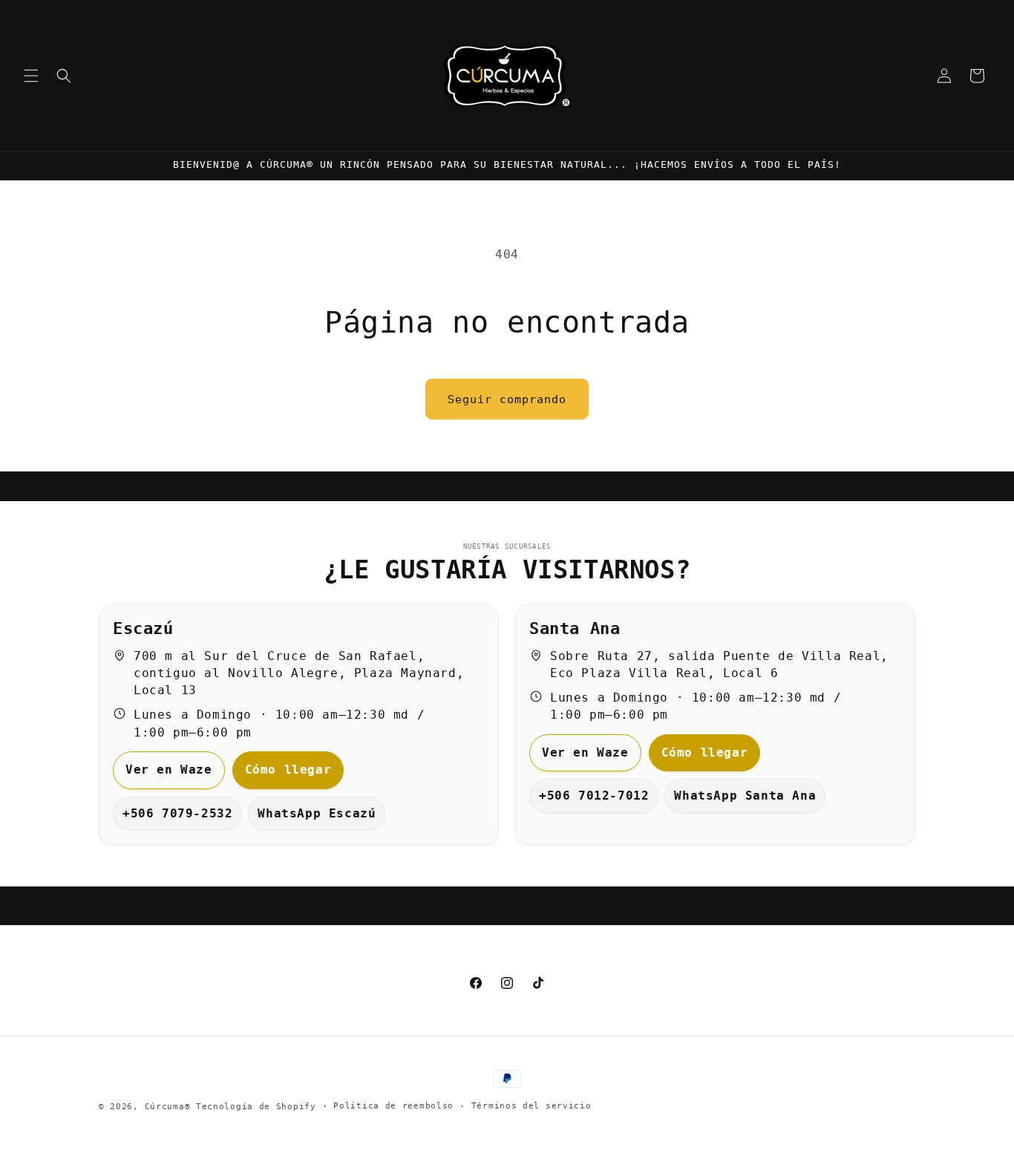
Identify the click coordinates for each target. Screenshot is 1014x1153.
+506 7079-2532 (177, 813)
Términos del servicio (531, 1106)
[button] (31, 75)
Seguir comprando (507, 399)
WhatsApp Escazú (317, 813)
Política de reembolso (393, 1106)
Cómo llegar (288, 769)
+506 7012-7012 (594, 795)
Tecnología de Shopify (256, 1106)
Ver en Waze (168, 769)
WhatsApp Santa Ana (745, 795)
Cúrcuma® (168, 1106)
